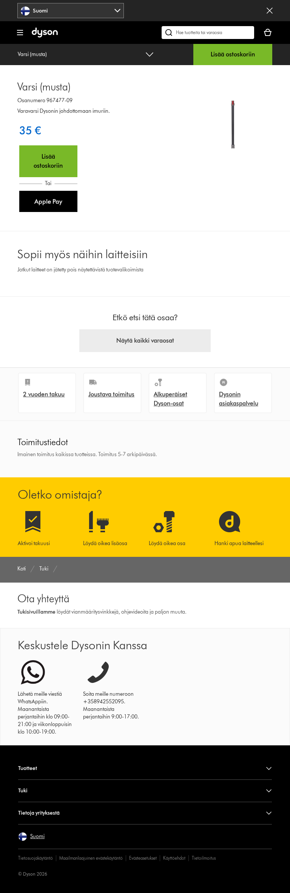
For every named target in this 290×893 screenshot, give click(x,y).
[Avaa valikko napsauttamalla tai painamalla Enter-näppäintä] (20, 32)
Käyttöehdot (174, 858)
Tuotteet (27, 768)
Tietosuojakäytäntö (35, 858)
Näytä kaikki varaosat (145, 340)
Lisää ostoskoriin (233, 54)
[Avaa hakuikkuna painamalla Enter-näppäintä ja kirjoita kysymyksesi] (208, 32)
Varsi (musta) (32, 54)
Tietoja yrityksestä (39, 813)
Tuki (23, 790)
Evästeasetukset (143, 858)
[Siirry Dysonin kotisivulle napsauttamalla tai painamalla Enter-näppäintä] (45, 36)
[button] (48, 201)
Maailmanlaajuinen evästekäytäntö (91, 858)
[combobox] (70, 10)
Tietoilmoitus (204, 858)
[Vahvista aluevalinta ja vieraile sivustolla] (270, 11)
